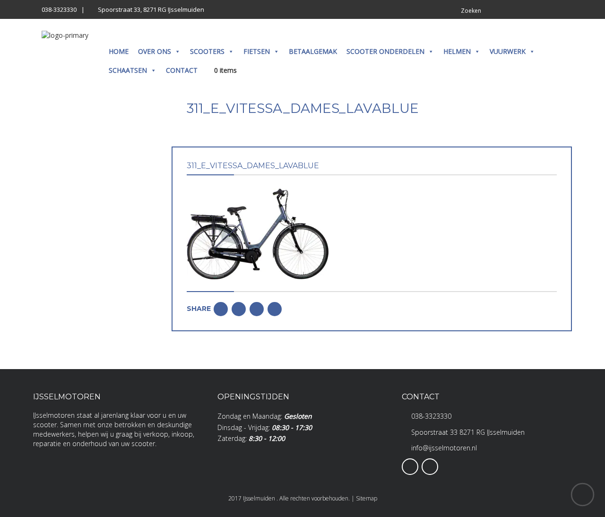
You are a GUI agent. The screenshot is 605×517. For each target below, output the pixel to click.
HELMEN (457, 51)
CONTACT (182, 70)
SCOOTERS (207, 51)
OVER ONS (154, 51)
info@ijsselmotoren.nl (444, 447)
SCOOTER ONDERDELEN (385, 51)
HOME (119, 51)
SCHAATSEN (128, 70)
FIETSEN (256, 51)
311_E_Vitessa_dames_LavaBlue (253, 165)
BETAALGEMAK (313, 51)
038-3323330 (59, 9)
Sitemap (366, 498)
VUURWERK (508, 51)
